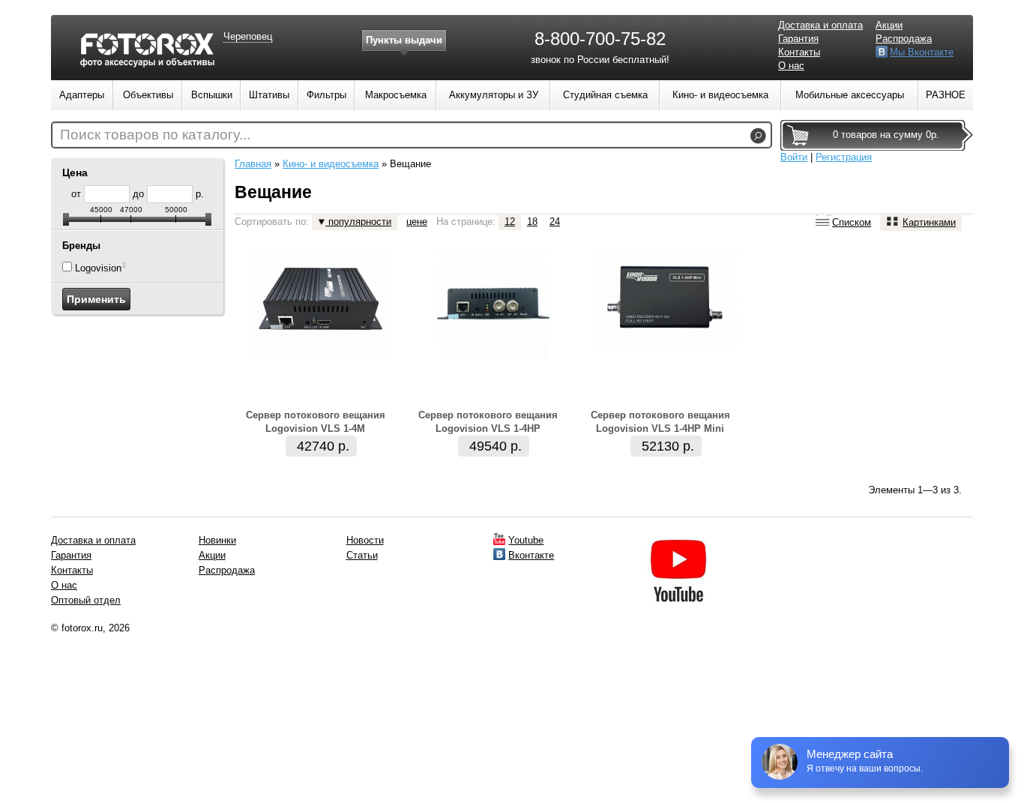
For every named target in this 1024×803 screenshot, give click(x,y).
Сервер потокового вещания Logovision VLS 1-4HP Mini (660, 421)
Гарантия (798, 38)
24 (554, 221)
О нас (791, 65)
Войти (793, 157)
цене (416, 221)
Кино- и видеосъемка (331, 163)
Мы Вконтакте (922, 52)
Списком (851, 222)
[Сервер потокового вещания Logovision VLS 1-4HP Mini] (665, 342)
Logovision (98, 268)
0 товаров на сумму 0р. (886, 134)
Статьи (362, 555)
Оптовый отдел (86, 600)
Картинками (929, 222)
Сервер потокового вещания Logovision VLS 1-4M (315, 421)
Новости (365, 540)
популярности (358, 221)
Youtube (525, 540)
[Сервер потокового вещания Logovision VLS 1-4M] (321, 351)
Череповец (247, 36)
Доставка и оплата (820, 25)
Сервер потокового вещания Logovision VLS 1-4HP (488, 421)
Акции (889, 25)
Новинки (217, 540)
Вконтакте (531, 555)
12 (510, 221)
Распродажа (904, 38)
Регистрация (844, 157)
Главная (253, 163)
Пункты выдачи (404, 40)
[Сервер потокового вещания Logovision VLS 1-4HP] (493, 356)
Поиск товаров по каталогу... (155, 134)
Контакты (799, 52)
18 (532, 221)
